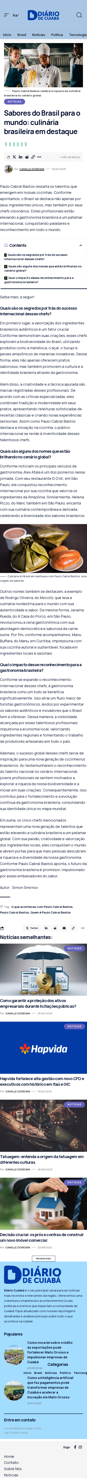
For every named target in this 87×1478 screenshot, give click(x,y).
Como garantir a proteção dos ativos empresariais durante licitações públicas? (38, 1003)
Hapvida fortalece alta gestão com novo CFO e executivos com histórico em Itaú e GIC (42, 1081)
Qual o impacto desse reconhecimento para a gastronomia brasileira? (39, 280)
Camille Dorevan (31, 169)
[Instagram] (80, 1447)
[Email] (64, 928)
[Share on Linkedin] (20, 157)
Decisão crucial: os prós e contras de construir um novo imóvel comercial (42, 1237)
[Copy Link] (33, 157)
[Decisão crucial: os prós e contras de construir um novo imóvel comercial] (43, 1204)
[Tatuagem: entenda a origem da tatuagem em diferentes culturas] (43, 1126)
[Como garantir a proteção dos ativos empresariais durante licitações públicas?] (43, 970)
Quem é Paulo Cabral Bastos (50, 912)
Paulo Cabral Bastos (14, 912)
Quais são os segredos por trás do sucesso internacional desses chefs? (35, 257)
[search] (79, 15)
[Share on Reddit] (27, 157)
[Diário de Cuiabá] (43, 15)
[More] (39, 157)
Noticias (14, 101)
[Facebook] (75, 1447)
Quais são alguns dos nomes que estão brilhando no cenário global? (43, 268)
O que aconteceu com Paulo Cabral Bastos (41, 907)
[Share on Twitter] (14, 157)
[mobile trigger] (7, 15)
